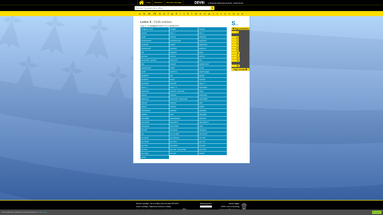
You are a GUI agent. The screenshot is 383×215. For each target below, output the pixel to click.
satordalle (203, 114)
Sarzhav (202, 80)
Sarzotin (173, 83)
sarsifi (143, 72)
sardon (172, 45)
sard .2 (201, 33)
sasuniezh (145, 91)
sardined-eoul (175, 41)
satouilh (144, 130)
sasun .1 (202, 83)
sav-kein (202, 146)
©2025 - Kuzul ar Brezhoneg (230, 206)
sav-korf (144, 149)
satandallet (203, 99)
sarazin (144, 33)
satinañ (144, 107)
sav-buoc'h (203, 134)
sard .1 (172, 33)
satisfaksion (145, 111)
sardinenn (203, 41)
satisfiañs (202, 111)
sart (171, 76)
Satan (201, 91)
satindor (173, 107)
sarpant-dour (204, 64)
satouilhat (174, 130)
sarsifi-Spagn (204, 72)
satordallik (145, 118)
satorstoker (174, 126)
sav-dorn (202, 138)
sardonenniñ (146, 48)
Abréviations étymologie (173, 2)
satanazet (145, 99)
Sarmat (173, 56)
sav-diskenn (174, 138)
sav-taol (173, 153)
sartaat (201, 76)
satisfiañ (173, 111)
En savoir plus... (42, 212)
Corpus (149, 2)
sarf (142, 52)
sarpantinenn (146, 68)
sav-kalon (174, 146)
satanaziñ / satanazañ (178, 99)
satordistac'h (204, 122)
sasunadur (203, 87)
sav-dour (173, 142)
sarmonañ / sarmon (148, 60)
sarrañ (201, 68)
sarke (201, 52)
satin (201, 103)
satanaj (144, 95)
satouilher (203, 130)
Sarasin (202, 29)
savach (201, 153)
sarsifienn (145, 76)
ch (149, 13)
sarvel (172, 80)
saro (200, 60)
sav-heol (144, 146)
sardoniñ (173, 48)
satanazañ (203, 95)
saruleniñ (144, 80)
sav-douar (145, 142)
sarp (142, 64)
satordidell (145, 122)
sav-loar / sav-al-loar (178, 149)
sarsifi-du (173, 72)
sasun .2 (144, 87)
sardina (173, 37)
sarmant (144, 56)
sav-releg (144, 153)
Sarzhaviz (145, 83)
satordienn (174, 122)
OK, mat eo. (377, 212)
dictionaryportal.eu (206, 203)
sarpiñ (172, 68)
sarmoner (173, 60)
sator (172, 114)
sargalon (173, 52)
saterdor (173, 103)
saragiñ (173, 29)
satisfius (144, 114)
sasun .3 (173, 87)
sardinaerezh (146, 41)
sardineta (144, 45)
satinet (201, 107)
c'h (154, 13)
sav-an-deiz (174, 134)
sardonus (202, 48)
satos (201, 126)
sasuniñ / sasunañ (177, 91)
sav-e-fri (202, 142)
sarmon (202, 56)
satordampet (175, 118)
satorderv (202, 118)
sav (142, 134)
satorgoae (145, 126)
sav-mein (202, 149)
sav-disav (145, 138)
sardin (143, 37)
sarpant (173, 64)
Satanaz (173, 95)
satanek (144, 103)
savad (143, 157)
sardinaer (202, 37)
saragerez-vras (147, 29)
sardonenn (203, 45)
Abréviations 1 (158, 2)
